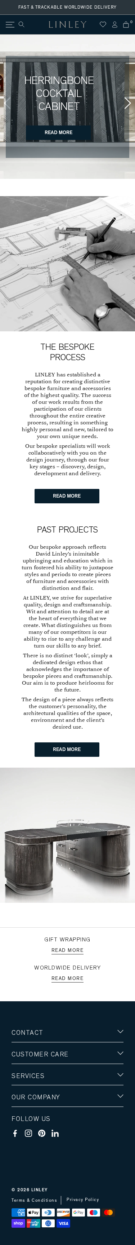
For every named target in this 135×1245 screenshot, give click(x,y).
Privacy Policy (83, 1199)
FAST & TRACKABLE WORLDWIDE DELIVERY (67, 7)
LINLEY (39, 1190)
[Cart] (126, 24)
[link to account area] (114, 24)
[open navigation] (9, 24)
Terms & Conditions (34, 1200)
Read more (67, 950)
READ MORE (58, 132)
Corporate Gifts (33, 1139)
